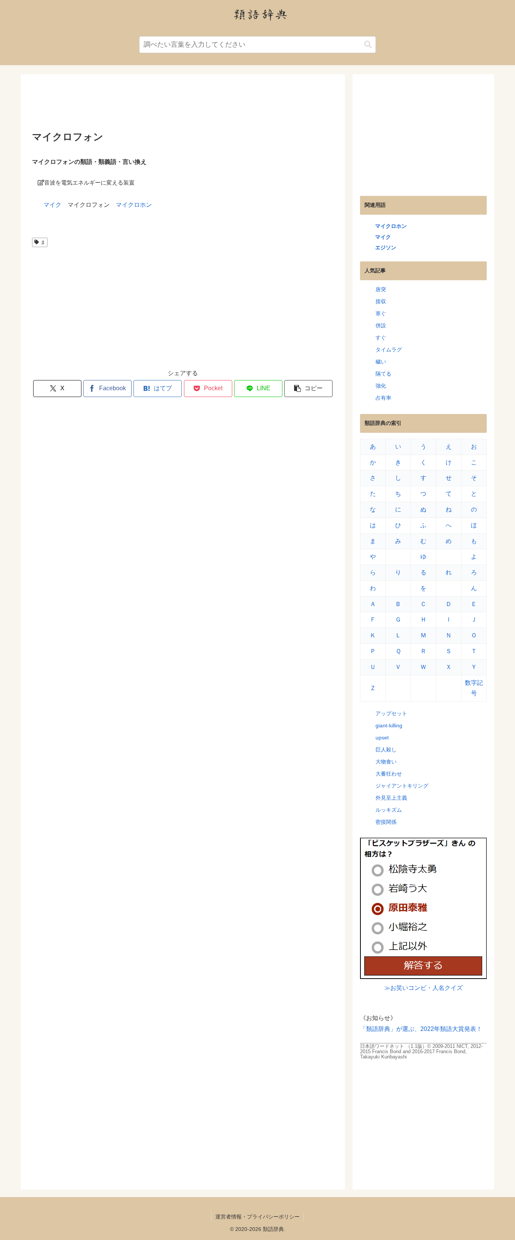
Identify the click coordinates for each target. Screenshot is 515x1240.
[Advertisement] (183, 105)
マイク (52, 205)
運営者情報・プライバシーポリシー (257, 1217)
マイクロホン (134, 205)
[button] (368, 44)
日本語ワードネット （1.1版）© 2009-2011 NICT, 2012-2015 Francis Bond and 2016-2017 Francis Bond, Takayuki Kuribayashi (421, 1051)
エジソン (385, 247)
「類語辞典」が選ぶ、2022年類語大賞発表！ (421, 1029)
